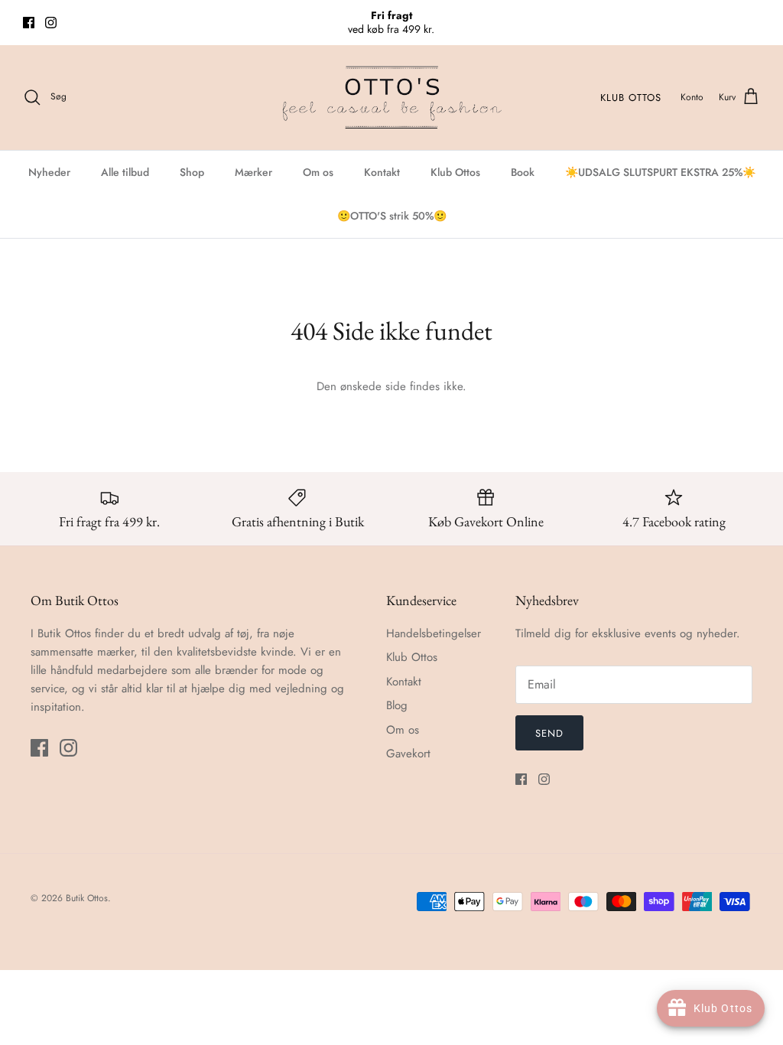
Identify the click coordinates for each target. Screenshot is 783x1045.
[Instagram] (51, 22)
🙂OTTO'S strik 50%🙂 (392, 215)
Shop (192, 172)
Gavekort (408, 753)
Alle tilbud (125, 172)
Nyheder (49, 172)
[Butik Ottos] (391, 97)
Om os (318, 172)
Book (522, 172)
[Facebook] (28, 22)
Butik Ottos (87, 898)
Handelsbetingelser (433, 633)
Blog (397, 705)
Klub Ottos (630, 97)
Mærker (253, 172)
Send (549, 733)
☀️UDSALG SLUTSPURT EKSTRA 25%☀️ (660, 172)
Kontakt (382, 172)
